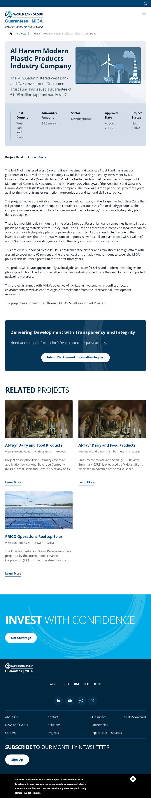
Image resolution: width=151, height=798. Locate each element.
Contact (53, 717)
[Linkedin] (58, 700)
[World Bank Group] (19, 668)
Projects (21, 33)
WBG (53, 684)
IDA (76, 684)
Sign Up (17, 760)
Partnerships (99, 725)
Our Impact (98, 717)
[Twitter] (92, 700)
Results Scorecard (134, 717)
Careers (10, 733)
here (36, 792)
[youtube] (69, 700)
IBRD (65, 684)
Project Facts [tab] (37, 157)
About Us (11, 717)
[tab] (14, 158)
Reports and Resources (106, 733)
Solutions (54, 725)
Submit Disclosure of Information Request (75, 357)
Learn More (13, 482)
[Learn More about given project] (39, 419)
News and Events (16, 725)
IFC (86, 684)
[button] (144, 13)
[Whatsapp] (81, 700)
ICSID (97, 684)
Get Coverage (21, 638)
